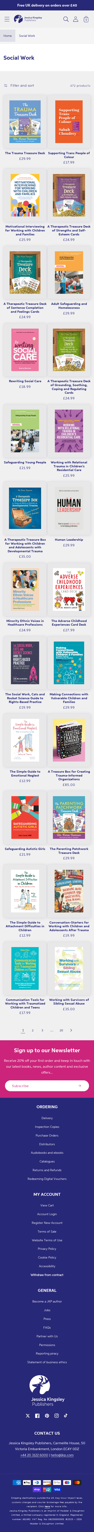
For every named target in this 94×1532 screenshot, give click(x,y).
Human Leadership (69, 539)
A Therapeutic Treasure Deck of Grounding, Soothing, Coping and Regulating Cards (69, 386)
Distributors (47, 1144)
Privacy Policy (47, 1248)
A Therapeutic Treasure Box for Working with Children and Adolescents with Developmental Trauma (25, 545)
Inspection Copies (47, 1126)
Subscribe (20, 1086)
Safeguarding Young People (25, 462)
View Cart (47, 1205)
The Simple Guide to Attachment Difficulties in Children (25, 926)
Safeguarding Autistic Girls (25, 849)
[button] (6, 19)
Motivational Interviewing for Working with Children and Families (25, 230)
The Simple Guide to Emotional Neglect (25, 773)
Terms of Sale (47, 1231)
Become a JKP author (47, 1301)
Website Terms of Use (47, 1240)
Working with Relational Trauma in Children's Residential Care (69, 466)
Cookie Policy (47, 1257)
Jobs (47, 1310)
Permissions (47, 1345)
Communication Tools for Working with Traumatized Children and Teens (25, 1003)
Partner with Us (47, 1336)
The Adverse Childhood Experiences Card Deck (69, 623)
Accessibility (47, 1266)
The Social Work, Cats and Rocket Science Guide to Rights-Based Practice (25, 698)
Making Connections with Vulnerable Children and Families (69, 698)
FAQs (47, 1327)
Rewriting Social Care (25, 381)
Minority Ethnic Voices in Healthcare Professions (25, 623)
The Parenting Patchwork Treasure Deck (69, 851)
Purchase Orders (47, 1135)
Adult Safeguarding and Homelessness (69, 305)
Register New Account (47, 1223)
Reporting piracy (47, 1353)
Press (47, 1319)
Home (7, 35)
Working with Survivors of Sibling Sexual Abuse (69, 1001)
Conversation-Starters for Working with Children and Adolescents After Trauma (69, 926)
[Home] (28, 19)
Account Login (47, 1214)
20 (61, 1030)
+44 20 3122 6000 (34, 1455)
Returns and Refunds (47, 1170)
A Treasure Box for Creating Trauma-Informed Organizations (69, 775)
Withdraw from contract (47, 1275)
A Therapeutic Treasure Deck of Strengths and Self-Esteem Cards (69, 230)
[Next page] (71, 1030)
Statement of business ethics (47, 1362)
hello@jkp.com (62, 1455)
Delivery (47, 1118)
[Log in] (75, 19)
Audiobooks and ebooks (47, 1152)
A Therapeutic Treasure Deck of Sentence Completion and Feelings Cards (25, 307)
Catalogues (47, 1161)
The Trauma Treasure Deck (25, 153)
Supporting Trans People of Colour (69, 155)
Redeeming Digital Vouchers (47, 1179)
